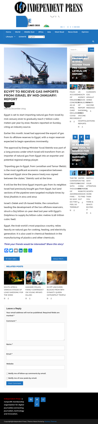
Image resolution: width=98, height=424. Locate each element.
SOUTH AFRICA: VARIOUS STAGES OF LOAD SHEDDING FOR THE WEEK (13, 291)
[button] (7, 105)
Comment (11, 321)
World (17, 32)
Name (9, 344)
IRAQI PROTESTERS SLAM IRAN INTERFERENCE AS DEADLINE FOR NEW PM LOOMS (60, 259)
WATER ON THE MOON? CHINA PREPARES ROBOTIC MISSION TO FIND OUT (82, 188)
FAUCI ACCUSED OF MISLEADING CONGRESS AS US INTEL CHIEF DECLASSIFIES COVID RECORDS (74, 105)
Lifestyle (9, 37)
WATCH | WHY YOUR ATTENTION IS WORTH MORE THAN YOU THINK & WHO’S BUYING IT (90, 194)
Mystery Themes (50, 421)
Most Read (59, 32)
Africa (40, 32)
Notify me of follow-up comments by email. (27, 373)
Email (9, 354)
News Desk (73, 32)
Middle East (29, 32)
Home (8, 32)
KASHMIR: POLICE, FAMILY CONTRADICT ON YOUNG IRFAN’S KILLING (34, 291)
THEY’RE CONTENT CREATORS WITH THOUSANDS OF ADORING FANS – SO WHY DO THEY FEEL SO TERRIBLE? (74, 192)
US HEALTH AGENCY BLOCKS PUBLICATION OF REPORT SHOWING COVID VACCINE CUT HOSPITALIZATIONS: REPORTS (82, 108)
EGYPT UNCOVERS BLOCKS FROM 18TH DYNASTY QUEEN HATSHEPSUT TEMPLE (56, 291)
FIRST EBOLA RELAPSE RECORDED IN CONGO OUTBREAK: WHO (13, 259)
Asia (49, 32)
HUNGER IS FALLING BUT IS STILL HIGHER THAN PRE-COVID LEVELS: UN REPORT (81, 64)
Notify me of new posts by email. (22, 378)
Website (10, 364)
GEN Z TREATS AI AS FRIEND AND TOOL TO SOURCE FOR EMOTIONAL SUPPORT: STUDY (81, 151)
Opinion (85, 32)
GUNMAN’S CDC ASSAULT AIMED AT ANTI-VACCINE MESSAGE (90, 100)
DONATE (22, 37)
